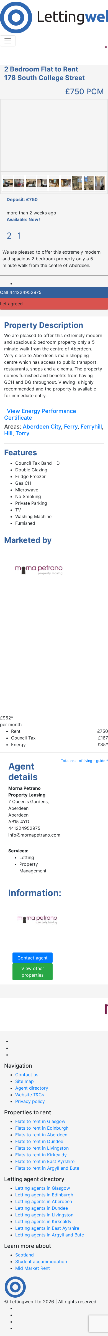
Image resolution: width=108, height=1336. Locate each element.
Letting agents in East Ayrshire (47, 1228)
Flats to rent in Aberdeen (41, 1134)
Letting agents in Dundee (41, 1208)
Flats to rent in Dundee (39, 1141)
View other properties (32, 972)
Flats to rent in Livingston (42, 1148)
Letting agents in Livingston (44, 1215)
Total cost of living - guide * (84, 761)
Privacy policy (30, 1101)
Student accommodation (41, 1261)
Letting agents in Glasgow (42, 1188)
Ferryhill (91, 426)
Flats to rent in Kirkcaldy (41, 1154)
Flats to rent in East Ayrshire (44, 1161)
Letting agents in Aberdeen (43, 1201)
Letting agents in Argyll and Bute (49, 1235)
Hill (8, 433)
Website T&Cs (29, 1094)
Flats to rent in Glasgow (40, 1121)
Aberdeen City (42, 426)
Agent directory (31, 1088)
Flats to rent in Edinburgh (41, 1128)
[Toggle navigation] (8, 40)
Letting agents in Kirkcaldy (43, 1221)
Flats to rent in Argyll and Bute (47, 1168)
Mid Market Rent (32, 1268)
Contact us (26, 1074)
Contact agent (32, 958)
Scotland (24, 1255)
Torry (22, 433)
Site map (24, 1081)
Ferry (71, 426)
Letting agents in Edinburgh (44, 1195)
